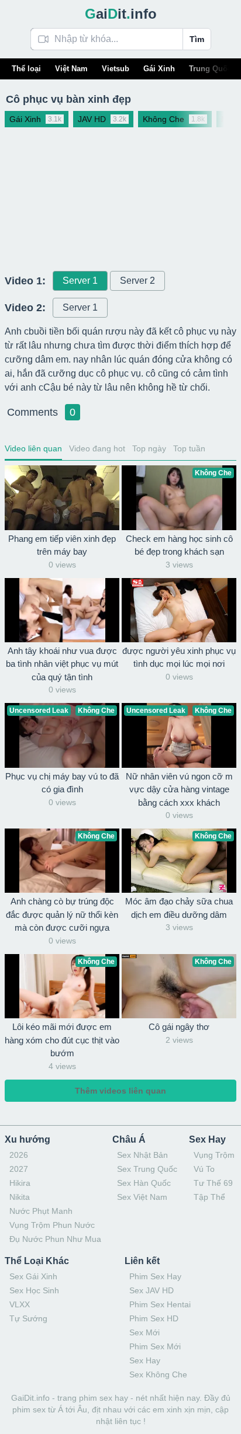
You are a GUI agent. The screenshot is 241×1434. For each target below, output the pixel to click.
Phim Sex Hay (155, 1276)
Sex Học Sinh (34, 1290)
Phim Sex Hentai (160, 1304)
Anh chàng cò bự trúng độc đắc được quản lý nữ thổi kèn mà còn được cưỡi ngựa (62, 914)
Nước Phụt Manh (41, 1211)
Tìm (197, 39)
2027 (18, 1169)
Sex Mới (144, 1332)
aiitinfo (121, 14)
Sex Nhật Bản (142, 1155)
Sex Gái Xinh (33, 1276)
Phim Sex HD (153, 1318)
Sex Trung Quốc (147, 1169)
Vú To (204, 1169)
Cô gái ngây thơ (179, 1027)
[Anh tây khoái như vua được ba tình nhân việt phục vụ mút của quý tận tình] (62, 610)
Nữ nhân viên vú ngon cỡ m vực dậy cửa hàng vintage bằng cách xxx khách (179, 789)
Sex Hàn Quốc (144, 1183)
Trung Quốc (210, 68)
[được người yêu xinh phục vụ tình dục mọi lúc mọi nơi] (179, 610)
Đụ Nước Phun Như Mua (55, 1239)
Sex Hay (144, 1360)
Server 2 (137, 281)
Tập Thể (209, 1197)
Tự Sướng (28, 1318)
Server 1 (80, 281)
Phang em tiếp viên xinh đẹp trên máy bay (62, 545)
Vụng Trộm (214, 1155)
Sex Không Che (158, 1374)
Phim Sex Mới (155, 1346)
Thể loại (26, 68)
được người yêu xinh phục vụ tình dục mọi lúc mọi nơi (179, 657)
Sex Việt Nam (142, 1197)
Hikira (19, 1183)
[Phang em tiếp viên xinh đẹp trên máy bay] (62, 497)
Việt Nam (71, 68)
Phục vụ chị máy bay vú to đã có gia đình (62, 783)
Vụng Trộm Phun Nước (52, 1225)
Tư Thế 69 (213, 1183)
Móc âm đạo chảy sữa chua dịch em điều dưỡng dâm (179, 908)
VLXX (19, 1304)
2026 (18, 1155)
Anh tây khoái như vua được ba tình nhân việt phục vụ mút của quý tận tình (62, 664)
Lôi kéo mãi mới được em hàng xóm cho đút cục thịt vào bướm (62, 1040)
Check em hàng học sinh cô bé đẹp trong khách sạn (179, 545)
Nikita (19, 1197)
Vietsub (115, 68)
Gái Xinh (159, 68)
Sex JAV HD (151, 1290)
